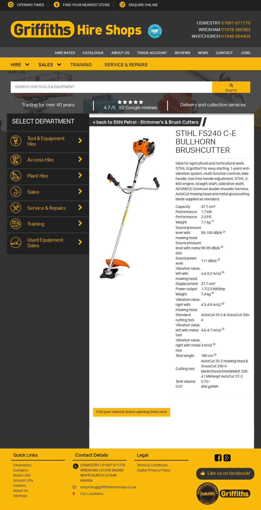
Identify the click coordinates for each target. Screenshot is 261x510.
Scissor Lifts (23, 481)
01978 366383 (235, 30)
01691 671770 (235, 23)
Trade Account (152, 52)
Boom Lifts (22, 476)
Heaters (19, 486)
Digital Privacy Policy (153, 471)
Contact (224, 52)
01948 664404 (235, 36)
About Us (120, 52)
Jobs (245, 52)
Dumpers (20, 471)
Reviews (182, 52)
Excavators (22, 465)
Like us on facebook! (228, 474)
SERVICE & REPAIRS (126, 64)
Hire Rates (65, 52)
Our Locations (91, 494)
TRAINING (81, 64)
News (203, 52)
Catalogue (93, 52)
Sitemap (20, 496)
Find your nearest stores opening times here (131, 412)
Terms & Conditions (152, 465)
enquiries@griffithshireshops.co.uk (108, 487)
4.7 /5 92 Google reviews (130, 108)
